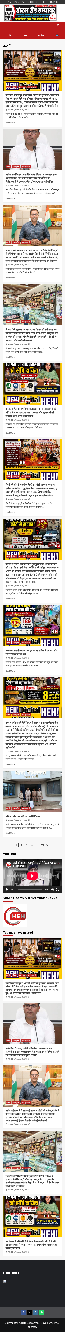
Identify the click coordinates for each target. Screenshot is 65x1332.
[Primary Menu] (6, 25)
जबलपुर (44, 1)
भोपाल (9, 1)
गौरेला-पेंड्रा (53, 1)
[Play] (7, 889)
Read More (10, 122)
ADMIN (10, 110)
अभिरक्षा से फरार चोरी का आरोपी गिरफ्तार (23, 816)
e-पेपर (41, 35)
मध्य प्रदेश (22, 87)
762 (42, 845)
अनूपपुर (31, 1)
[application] (32, 875)
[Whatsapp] (41, 1312)
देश (9, 35)
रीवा (37, 1)
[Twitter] (29, 1312)
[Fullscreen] (57, 889)
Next (48, 845)
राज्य (24, 35)
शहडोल (16, 1)
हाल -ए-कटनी (32, 87)
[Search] (58, 25)
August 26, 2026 (21, 586)
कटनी (23, 1)
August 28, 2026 (21, 110)
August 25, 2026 (21, 820)
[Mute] (52, 889)
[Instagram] (35, 1312)
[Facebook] (23, 1312)
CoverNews (47, 1322)
